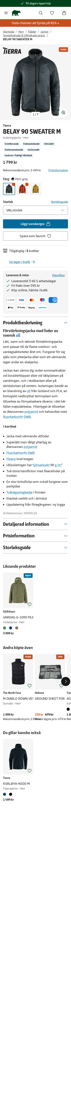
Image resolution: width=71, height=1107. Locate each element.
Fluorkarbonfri (16, 453)
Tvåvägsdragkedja (19, 492)
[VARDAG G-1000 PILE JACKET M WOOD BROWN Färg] (17, 628)
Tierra (7, 125)
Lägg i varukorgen (32, 224)
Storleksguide (59, 202)
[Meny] (6, 12)
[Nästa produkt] (65, 681)
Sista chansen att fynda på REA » (35, 23)
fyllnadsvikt (41, 465)
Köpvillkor (58, 275)
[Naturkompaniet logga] (16, 12)
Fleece (11, 459)
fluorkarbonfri (13, 417)
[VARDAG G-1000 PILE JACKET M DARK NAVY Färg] (11, 628)
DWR (27, 417)
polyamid (31, 412)
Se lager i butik (19, 262)
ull (18, 335)
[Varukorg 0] (64, 12)
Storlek (8, 202)
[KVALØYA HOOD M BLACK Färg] (11, 794)
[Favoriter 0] (52, 12)
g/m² (58, 465)
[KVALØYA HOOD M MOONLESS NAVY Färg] (5, 794)
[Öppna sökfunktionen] (40, 12)
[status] (35, 114)
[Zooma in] (63, 112)
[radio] (9, 189)
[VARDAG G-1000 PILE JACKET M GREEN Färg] (5, 628)
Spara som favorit (32, 236)
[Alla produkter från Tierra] (12, 50)
